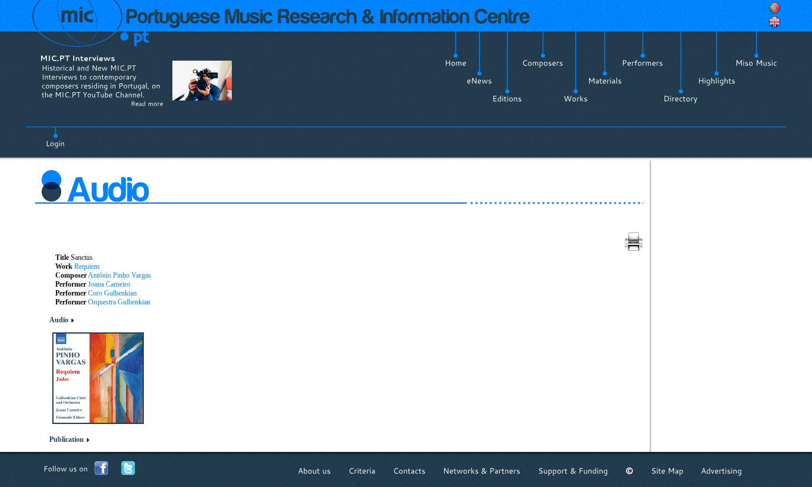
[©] (629, 470)
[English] (774, 22)
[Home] (456, 63)
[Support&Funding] (573, 470)
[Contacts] (409, 470)
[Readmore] (147, 103)
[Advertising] (721, 470)
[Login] (55, 137)
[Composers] (543, 63)
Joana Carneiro (109, 284)
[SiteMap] (667, 470)
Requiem (86, 266)
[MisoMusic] (756, 63)
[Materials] (605, 81)
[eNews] (479, 81)
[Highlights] (716, 81)
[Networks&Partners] (482, 470)
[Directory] (680, 98)
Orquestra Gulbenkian (119, 302)
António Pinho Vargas (119, 275)
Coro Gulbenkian (112, 293)
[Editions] (507, 98)
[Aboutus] (314, 470)
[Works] (576, 98)
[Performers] (642, 63)
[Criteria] (362, 470)
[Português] (774, 8)
